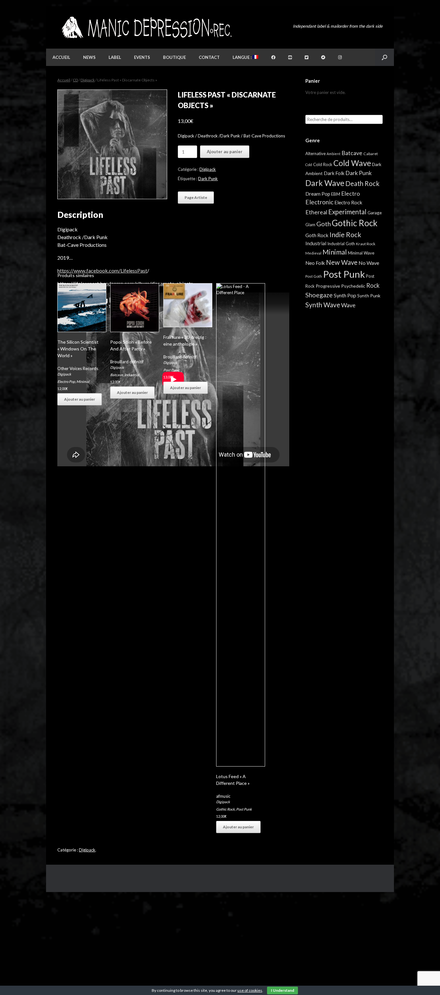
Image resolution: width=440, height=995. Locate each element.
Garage (375, 212)
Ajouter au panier (225, 151)
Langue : (243, 57)
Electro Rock (348, 202)
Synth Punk (368, 295)
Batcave (116, 375)
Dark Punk (208, 178)
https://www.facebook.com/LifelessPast (102, 270)
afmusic (223, 796)
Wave (348, 305)
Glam (310, 224)
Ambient (333, 154)
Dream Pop (317, 194)
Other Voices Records (77, 368)
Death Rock (362, 183)
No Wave (369, 263)
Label (115, 57)
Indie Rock (345, 234)
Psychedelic (353, 286)
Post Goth (313, 276)
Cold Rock (322, 164)
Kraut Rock (365, 243)
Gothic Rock (225, 809)
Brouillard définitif (127, 361)
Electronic (319, 202)
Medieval (313, 253)
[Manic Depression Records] (146, 27)
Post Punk (171, 370)
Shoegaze (319, 295)
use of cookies (249, 990)
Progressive (328, 286)
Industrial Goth (341, 243)
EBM (335, 194)
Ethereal (316, 212)
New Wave (342, 262)
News (89, 57)
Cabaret (370, 153)
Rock (372, 285)
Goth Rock (317, 235)
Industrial (131, 375)
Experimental (347, 212)
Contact (209, 57)
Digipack (88, 80)
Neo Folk (315, 263)
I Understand (282, 990)
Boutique (174, 57)
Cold (308, 165)
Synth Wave (322, 305)
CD (75, 80)
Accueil (61, 57)
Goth (323, 224)
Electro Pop (66, 381)
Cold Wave (352, 163)
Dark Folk (334, 173)
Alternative (315, 153)
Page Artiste (196, 197)
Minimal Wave (361, 253)
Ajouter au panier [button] (79, 399)
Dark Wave (324, 183)
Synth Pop (345, 295)
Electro (350, 193)
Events (142, 57)
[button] (384, 57)
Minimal (82, 381)
